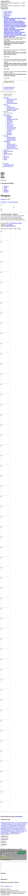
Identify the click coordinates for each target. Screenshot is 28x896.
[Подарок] (9, 202)
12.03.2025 (10, 224)
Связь (5, 189)
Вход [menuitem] (5, 88)
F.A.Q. (7, 890)
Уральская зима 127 (9, 824)
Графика (3, 199)
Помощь (3, 890)
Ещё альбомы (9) (15, 833)
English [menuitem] (10, 87)
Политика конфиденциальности (15, 893)
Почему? (20, 816)
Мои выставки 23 (22, 830)
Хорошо (22, 852)
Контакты (16, 890)
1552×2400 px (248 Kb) (16, 223)
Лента (5, 187)
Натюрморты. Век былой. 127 (9, 822)
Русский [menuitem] (6, 87)
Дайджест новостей (9, 81)
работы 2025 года (10, 226)
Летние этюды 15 (6, 832)
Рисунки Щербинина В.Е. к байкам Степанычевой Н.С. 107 (13, 828)
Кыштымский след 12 (17, 832)
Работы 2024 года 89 (9, 829)
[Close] (1, 846)
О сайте (11, 890)
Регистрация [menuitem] (10, 88)
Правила (14, 892)
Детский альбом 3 (6, 833)
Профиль (6, 186)
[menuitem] (14, 87)
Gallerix (7, 886)
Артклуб (8, 112)
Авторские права (5, 894)
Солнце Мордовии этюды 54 (9, 830)
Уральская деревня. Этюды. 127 (11, 826)
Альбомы (6, 190)
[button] (8, 11)
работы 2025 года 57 (20, 829)
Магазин (6, 191)
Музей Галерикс (8, 95)
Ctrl (15, 228)
